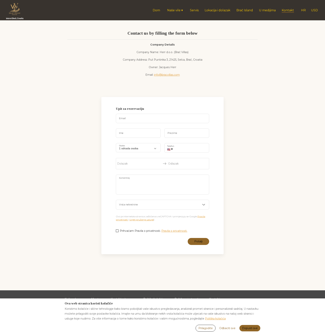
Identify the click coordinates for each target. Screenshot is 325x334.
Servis (194, 10)
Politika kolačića (215, 318)
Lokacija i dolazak (217, 10)
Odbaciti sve (227, 328)
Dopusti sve (250, 328)
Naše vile (175, 10)
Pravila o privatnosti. (174, 231)
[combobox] (162, 205)
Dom (156, 10)
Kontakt (288, 10)
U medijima (267, 10)
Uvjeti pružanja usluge (141, 219)
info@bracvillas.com (167, 74)
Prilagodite (205, 328)
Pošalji (198, 241)
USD (314, 10)
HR (303, 10)
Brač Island (244, 10)
